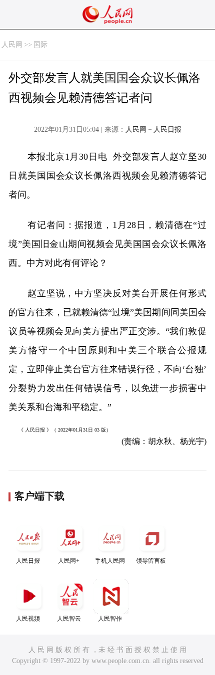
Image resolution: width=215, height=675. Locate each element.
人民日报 (28, 560)
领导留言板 (151, 560)
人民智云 (69, 618)
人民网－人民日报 (154, 129)
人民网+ (69, 560)
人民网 (12, 44)
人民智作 (110, 618)
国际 (41, 44)
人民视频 (28, 618)
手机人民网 (110, 560)
